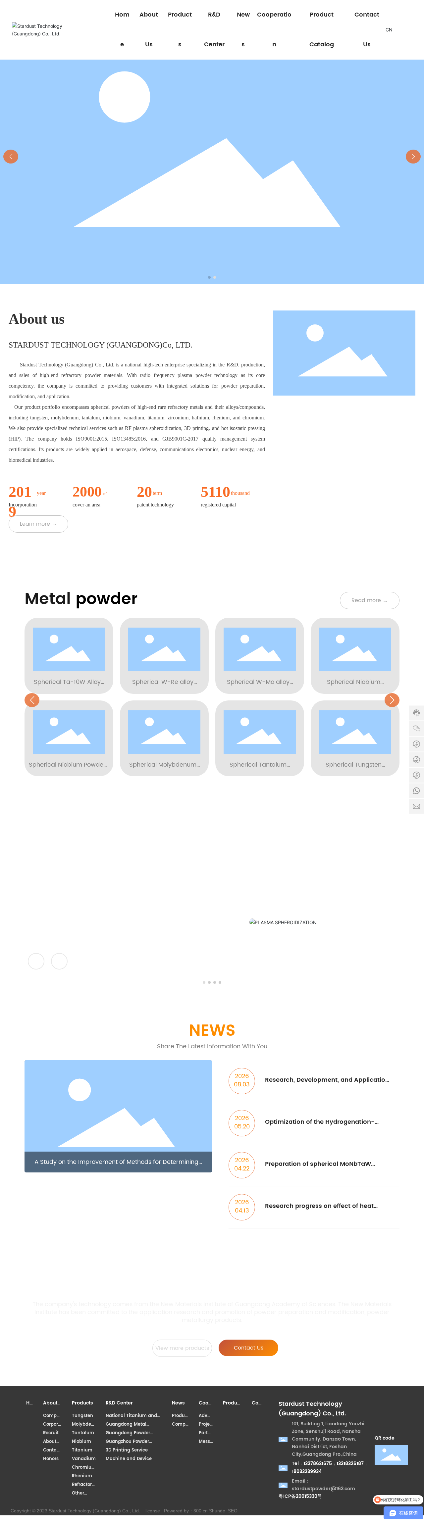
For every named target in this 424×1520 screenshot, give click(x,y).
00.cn (202, 1510)
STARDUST (319, 880)
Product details (325, 915)
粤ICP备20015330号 (300, 1496)
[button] (209, 277)
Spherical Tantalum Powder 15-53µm (258, 769)
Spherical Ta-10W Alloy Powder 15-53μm (67, 686)
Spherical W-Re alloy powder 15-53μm (162, 686)
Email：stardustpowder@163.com (323, 1485)
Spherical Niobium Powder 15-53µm (67, 769)
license (152, 1510)
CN (389, 29)
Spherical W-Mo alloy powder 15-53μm (258, 686)
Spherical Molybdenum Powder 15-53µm (162, 769)
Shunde (217, 1510)
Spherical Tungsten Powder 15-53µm (354, 769)
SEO (233, 1510)
